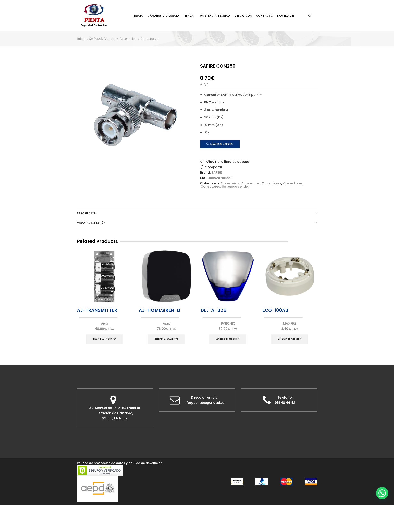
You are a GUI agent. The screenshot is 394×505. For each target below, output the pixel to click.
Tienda (188, 16)
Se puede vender (102, 38)
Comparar (213, 167)
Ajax (104, 323)
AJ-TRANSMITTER (97, 310)
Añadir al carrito (221, 144)
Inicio (138, 16)
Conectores (149, 38)
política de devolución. (145, 463)
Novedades (285, 16)
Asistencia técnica (215, 16)
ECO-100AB (275, 310)
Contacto (264, 16)
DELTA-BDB (213, 310)
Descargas (243, 16)
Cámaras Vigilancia (163, 16)
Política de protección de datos (101, 463)
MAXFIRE (290, 323)
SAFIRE (216, 172)
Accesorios (128, 38)
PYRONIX (228, 323)
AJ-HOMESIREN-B (159, 310)
